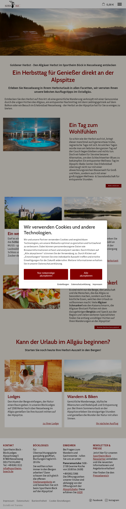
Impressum (97, 284)
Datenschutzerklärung (80, 284)
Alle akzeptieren (86, 274)
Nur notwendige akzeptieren (46, 274)
